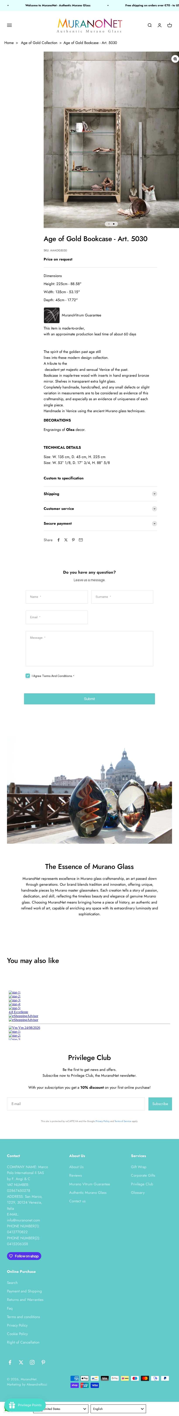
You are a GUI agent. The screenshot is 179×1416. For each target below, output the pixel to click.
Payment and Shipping (24, 1291)
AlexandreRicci (37, 1384)
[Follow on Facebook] (10, 1362)
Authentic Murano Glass (88, 1192)
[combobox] (61, 1408)
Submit (89, 699)
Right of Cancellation (23, 1342)
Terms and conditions (23, 1316)
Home (9, 42)
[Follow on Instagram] (32, 1362)
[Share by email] (80, 540)
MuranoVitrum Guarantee (81, 315)
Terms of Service (123, 1121)
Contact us (77, 1201)
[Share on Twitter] (66, 540)
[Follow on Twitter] (21, 1362)
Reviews (75, 1175)
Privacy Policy (103, 1121)
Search (12, 1282)
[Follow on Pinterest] (43, 1362)
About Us (76, 1166)
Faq (10, 1308)
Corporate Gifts (143, 1175)
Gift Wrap (138, 1166)
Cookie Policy (17, 1333)
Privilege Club (142, 1184)
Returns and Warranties (25, 1299)
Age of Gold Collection (39, 42)
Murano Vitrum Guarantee (89, 1184)
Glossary (138, 1192)
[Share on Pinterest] (73, 540)
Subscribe (160, 1103)
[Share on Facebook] (58, 540)
